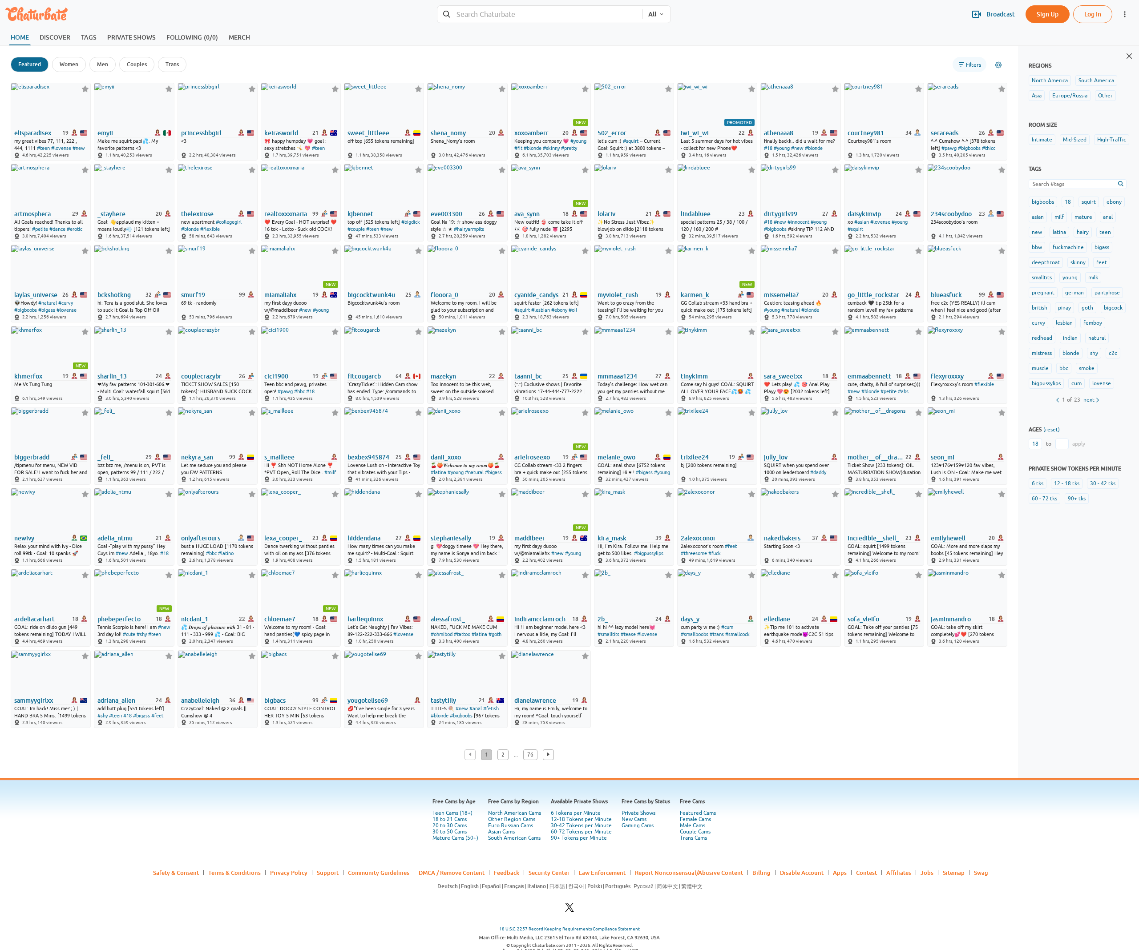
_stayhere (111, 213)
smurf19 (193, 294)
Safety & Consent (176, 872)
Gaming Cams (638, 825)
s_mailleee (279, 457)
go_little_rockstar (873, 294)
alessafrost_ (448, 619)
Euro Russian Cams (510, 825)
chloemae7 (279, 619)
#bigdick (410, 222)
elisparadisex (32, 133)
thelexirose (197, 213)
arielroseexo (532, 457)
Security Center (549, 872)
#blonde (532, 148)
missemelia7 (781, 294)
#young (578, 141)
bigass (1102, 247)
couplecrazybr (201, 376)
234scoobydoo (951, 213)
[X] (569, 909)
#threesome (694, 553)
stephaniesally (451, 538)
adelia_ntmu (115, 538)
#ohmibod (441, 634)
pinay (1064, 308)
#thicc (988, 148)
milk (1093, 277)
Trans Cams (693, 838)
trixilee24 (695, 457)
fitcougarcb (364, 376)
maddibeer (529, 538)
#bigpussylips (648, 553)
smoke (1087, 368)
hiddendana (363, 538)
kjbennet (360, 213)
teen (1105, 232)
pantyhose (1107, 293)
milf (1059, 217)
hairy (1083, 232)
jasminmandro (951, 619)
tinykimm (694, 376)
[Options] (998, 64)
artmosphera (32, 213)
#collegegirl (229, 222)
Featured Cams (698, 813)
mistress (1042, 353)
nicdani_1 (194, 619)
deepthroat (1046, 262)
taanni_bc (528, 376)
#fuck (714, 553)
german (1074, 293)
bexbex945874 (368, 457)
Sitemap (954, 872)
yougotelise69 (367, 700)
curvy (1038, 323)
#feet (731, 546)
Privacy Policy (288, 872)
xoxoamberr (531, 133)
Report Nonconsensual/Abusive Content (689, 872)
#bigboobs (969, 148)
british (1039, 308)
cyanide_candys (536, 294)
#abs (903, 391)
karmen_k (695, 294)
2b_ (603, 619)
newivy (24, 538)
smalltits (1042, 277)
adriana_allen (116, 700)
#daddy (818, 472)
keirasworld (281, 133)
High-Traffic (1111, 140)
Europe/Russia (1069, 96)
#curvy (65, 303)
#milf (330, 472)
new (1037, 232)
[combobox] (539, 14)
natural (1097, 338)
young (1070, 277)
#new (79, 148)
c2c (1113, 353)
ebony (1114, 202)
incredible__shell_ (873, 538)
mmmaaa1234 (617, 376)
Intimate (1042, 140)
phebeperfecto (119, 619)
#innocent (798, 222)
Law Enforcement (602, 872)
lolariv (606, 213)
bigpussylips (1046, 383)
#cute (129, 634)
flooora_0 (444, 294)
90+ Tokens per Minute (579, 838)
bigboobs (1043, 202)
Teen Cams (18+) (452, 813)
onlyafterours (200, 538)
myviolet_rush (618, 294)
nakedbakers (782, 538)
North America (1050, 80)
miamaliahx (280, 294)
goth (1087, 308)
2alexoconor (698, 538)
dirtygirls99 (780, 213)
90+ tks (1077, 498)
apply (1078, 444)
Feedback (506, 872)
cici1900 (276, 376)
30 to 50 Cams (449, 832)
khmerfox (28, 376)
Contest (866, 872)
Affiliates (898, 872)
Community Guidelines (378, 872)
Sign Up (1047, 14)
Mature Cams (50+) (455, 838)
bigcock (1113, 308)
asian (1038, 217)
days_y (690, 619)
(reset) (1051, 430)
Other (1105, 96)
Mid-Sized (1074, 140)
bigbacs (275, 700)
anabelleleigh (200, 700)
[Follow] (85, 88)
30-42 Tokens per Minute (581, 825)
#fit (518, 148)
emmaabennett (869, 376)
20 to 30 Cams (449, 825)
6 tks (1037, 483)
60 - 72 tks (1044, 498)
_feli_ (105, 457)
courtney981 (866, 133)
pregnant (1043, 293)
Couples (137, 64)
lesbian (1064, 323)
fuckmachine (1068, 247)
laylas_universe (35, 294)
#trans (717, 634)
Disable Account (802, 872)
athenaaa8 (778, 133)
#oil (573, 310)
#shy (142, 634)
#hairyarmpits (469, 229)
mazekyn (443, 376)
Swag (981, 872)
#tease (628, 634)
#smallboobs (694, 634)
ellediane (777, 619)
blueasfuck (946, 294)
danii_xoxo (446, 457)
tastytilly (443, 700)
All (652, 14)
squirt (1089, 202)
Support (328, 872)
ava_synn (527, 213)
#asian (861, 222)
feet (1101, 262)
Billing (761, 872)
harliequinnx (365, 619)
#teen (43, 148)
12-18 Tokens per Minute (581, 819)
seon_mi (942, 457)
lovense (1101, 383)
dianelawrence (535, 700)
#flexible (210, 229)
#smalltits (608, 634)
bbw (1037, 247)
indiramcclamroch (539, 619)
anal (1108, 217)
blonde (1070, 353)
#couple (356, 229)
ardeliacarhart (34, 619)
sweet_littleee (368, 133)
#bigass (46, 310)
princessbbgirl (201, 133)
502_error (612, 133)
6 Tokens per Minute (576, 813)
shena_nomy (448, 133)
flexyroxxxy (947, 376)
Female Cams (695, 819)
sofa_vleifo (863, 619)
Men (102, 64)
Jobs (927, 872)
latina (1059, 232)
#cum (727, 627)
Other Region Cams (511, 819)
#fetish (491, 708)
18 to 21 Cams (449, 819)
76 (530, 755)
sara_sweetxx (783, 376)
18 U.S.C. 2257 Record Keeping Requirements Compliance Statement (569, 928)
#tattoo (462, 634)
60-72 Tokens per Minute (581, 832)
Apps (840, 872)
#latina (438, 472)
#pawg (949, 148)
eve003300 (446, 213)
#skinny (551, 148)
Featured (29, 64)
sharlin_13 (112, 376)
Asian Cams (501, 832)
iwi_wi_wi (695, 133)
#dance (57, 229)
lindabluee (696, 213)
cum (1076, 383)
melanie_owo (616, 457)
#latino (226, 553)
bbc (1063, 368)
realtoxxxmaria (285, 213)
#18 (768, 148)
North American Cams (514, 813)
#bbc (299, 391)
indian (1070, 338)
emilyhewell (948, 538)
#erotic (74, 229)
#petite (40, 229)
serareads (944, 133)
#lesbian (540, 310)
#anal (475, 708)
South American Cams (514, 838)
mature (1083, 217)
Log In (1092, 14)
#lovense (61, 148)
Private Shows (638, 813)
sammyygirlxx (33, 700)
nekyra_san (197, 457)
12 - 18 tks (1066, 483)
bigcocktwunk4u (371, 294)
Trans (172, 64)
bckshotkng (114, 294)
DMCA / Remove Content (452, 872)
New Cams (634, 819)
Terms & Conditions (234, 872)
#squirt (630, 141)
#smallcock (737, 634)
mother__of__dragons (876, 457)
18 (1068, 202)
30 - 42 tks (1102, 483)
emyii (105, 133)
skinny (1078, 262)
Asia (1037, 96)
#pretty (569, 148)
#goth (495, 634)
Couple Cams (695, 832)
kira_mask (612, 538)
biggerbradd (31, 457)
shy (1094, 353)
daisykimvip (864, 213)
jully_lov (776, 457)
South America (1096, 80)
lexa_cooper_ (283, 538)
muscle (1040, 368)
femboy (1092, 323)
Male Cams (692, 825)
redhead (1042, 338)
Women (69, 64)
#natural (47, 303)
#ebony (559, 310)
